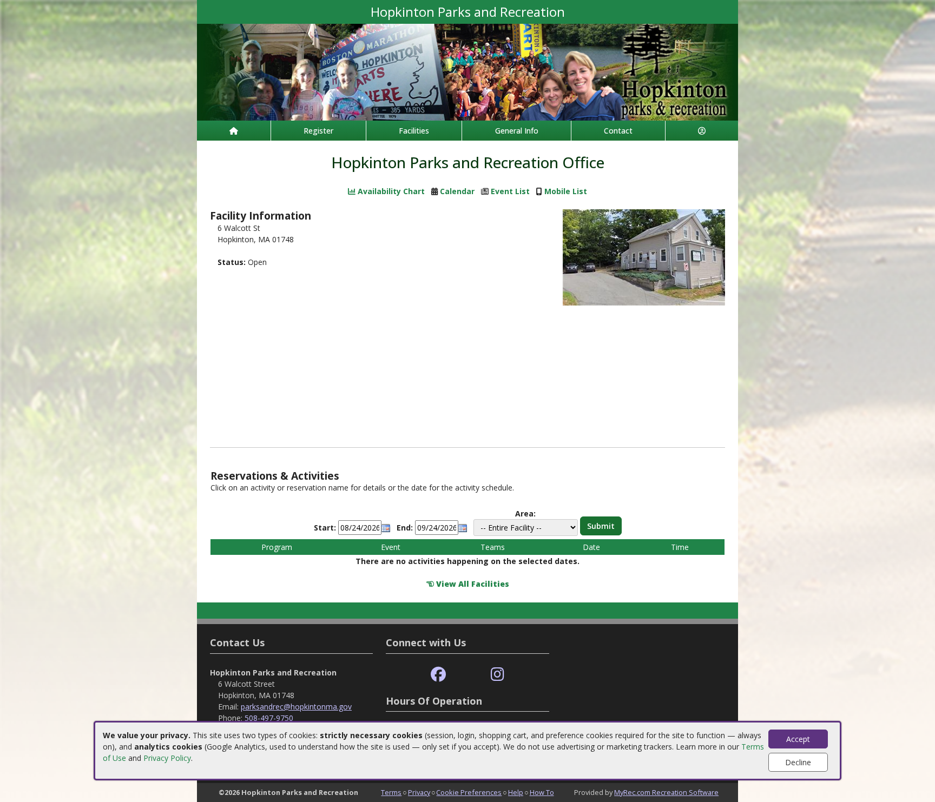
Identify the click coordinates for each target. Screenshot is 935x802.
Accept (798, 739)
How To (542, 792)
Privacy (419, 792)
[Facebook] (438, 674)
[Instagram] (497, 674)
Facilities (414, 130)
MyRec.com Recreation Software (666, 792)
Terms (391, 792)
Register (318, 130)
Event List (510, 191)
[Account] (702, 131)
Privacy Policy (167, 758)
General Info (516, 130)
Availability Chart (390, 191)
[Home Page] (234, 131)
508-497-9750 (269, 718)
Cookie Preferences (469, 792)
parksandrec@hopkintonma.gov (296, 706)
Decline (798, 762)
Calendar (457, 191)
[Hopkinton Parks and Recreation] (467, 71)
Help (515, 792)
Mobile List (565, 191)
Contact (618, 130)
